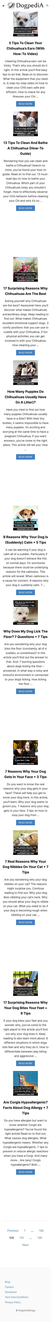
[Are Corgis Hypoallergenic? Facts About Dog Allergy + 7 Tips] (25, 1084)
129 (39, 1237)
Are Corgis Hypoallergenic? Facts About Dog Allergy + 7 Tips (25, 1107)
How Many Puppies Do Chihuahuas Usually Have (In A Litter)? (25, 397)
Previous (12, 1230)
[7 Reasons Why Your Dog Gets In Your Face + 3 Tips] (25, 754)
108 (41, 1230)
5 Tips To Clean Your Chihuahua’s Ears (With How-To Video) (26, 48)
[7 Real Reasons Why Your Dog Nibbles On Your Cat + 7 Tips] (25, 844)
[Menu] (3, 6)
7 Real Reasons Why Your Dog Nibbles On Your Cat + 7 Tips (25, 866)
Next (25, 1245)
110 (22, 1237)
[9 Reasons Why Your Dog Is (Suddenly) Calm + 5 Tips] (25, 519)
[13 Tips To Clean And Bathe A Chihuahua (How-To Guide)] (25, 125)
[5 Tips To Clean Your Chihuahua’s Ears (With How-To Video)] (25, 25)
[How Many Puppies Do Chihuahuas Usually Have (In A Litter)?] (25, 374)
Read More (27, 104)
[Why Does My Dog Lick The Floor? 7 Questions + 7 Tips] (25, 613)
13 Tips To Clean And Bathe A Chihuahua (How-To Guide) (25, 148)
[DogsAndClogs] (25, 6)
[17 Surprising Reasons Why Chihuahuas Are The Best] (25, 270)
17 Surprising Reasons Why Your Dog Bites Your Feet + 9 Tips (25, 1007)
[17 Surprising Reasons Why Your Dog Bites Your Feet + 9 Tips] (25, 985)
